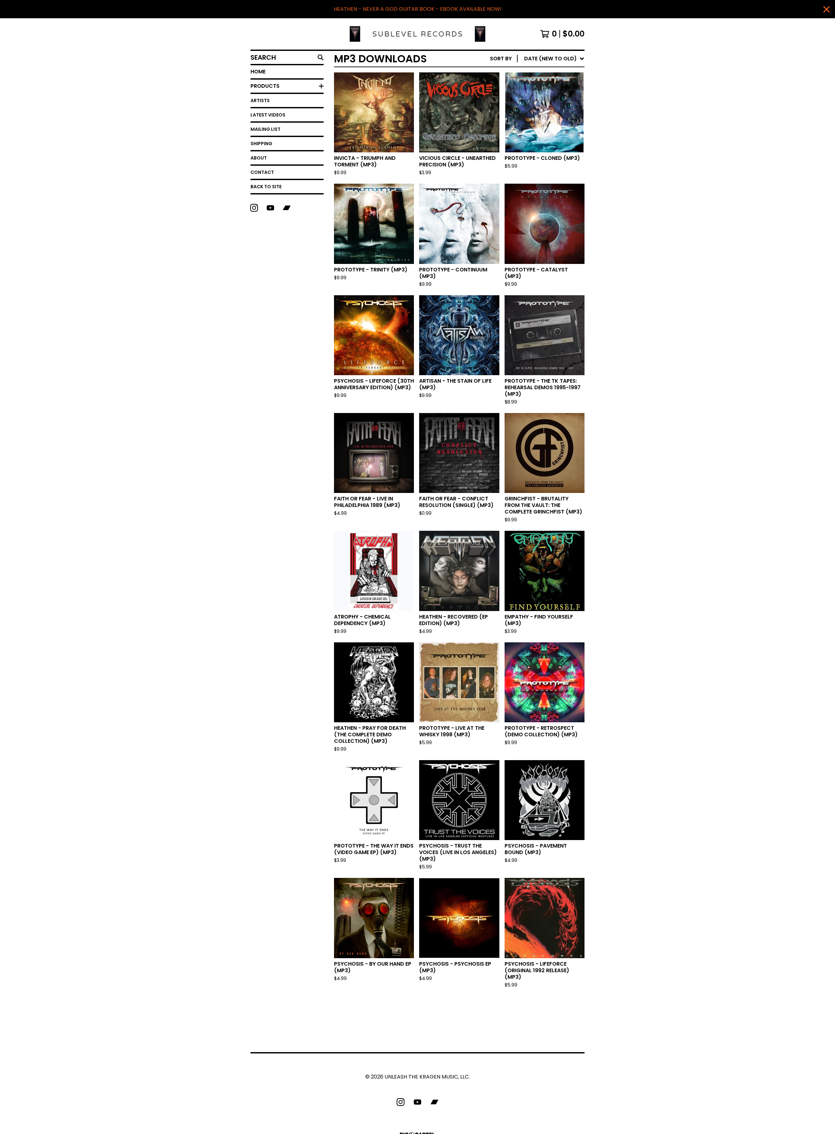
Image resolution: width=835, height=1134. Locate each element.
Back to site (265, 186)
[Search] (320, 57)
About (258, 158)
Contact (262, 172)
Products (265, 86)
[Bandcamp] (287, 208)
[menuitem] (537, 59)
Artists (260, 100)
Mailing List (265, 129)
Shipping (261, 143)
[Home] (417, 33)
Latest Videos (267, 115)
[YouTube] (270, 208)
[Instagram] (254, 208)
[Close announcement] (826, 9)
